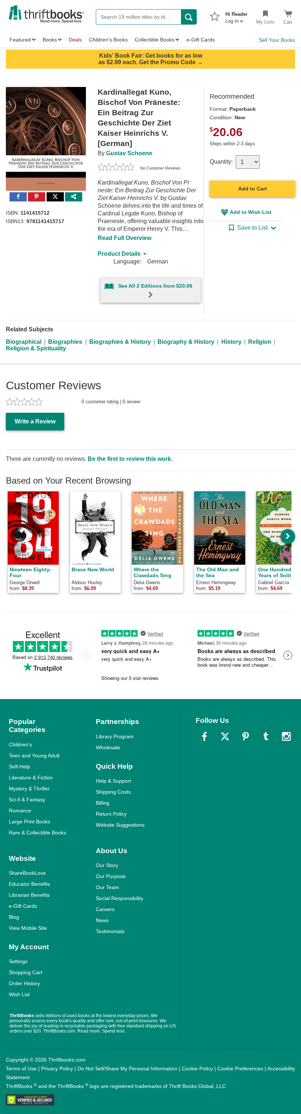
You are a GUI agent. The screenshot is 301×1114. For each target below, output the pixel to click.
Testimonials (110, 931)
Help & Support (113, 781)
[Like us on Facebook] (204, 736)
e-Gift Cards (23, 906)
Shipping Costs (113, 792)
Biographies (65, 342)
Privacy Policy (57, 1068)
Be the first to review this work (129, 459)
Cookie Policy (197, 1068)
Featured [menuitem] (20, 40)
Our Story (107, 865)
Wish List (19, 994)
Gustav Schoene (129, 153)
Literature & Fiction (31, 777)
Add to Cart (252, 189)
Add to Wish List (251, 212)
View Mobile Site (28, 928)
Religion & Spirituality (36, 348)
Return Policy (111, 814)
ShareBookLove (27, 873)
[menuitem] (236, 15)
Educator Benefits (29, 884)
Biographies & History (120, 342)
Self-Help (19, 766)
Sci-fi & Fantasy (27, 799)
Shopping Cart (25, 972)
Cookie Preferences (240, 1068)
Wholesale (108, 747)
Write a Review (35, 421)
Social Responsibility (119, 898)
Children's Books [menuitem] (108, 40)
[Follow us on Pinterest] (245, 736)
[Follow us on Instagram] (286, 736)
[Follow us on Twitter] (225, 736)
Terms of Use (21, 1068)
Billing (102, 803)
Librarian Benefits (29, 895)
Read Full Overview (124, 238)
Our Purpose (111, 876)
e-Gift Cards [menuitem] (200, 40)
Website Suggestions (120, 825)
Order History (24, 983)
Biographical (23, 342)
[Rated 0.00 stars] (116, 168)
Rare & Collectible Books (37, 833)
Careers (105, 909)
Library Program (115, 736)
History (231, 342)
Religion (259, 342)
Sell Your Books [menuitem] (277, 40)
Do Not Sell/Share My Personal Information (127, 1068)
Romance (20, 810)
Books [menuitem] (50, 40)
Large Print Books (29, 821)
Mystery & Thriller (29, 788)
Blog (14, 917)
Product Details (119, 254)
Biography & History (185, 342)
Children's (20, 744)
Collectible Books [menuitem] (154, 40)
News (102, 920)
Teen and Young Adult (34, 755)
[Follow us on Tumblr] (266, 736)
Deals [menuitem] (75, 40)
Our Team (107, 887)
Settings (18, 961)
